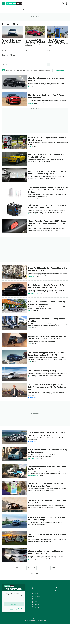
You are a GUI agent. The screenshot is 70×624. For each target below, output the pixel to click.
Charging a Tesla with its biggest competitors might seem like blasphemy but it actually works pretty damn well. (45, 557)
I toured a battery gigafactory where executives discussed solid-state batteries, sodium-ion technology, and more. (47, 274)
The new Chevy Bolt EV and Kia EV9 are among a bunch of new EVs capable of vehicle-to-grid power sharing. (47, 101)
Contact (57, 591)
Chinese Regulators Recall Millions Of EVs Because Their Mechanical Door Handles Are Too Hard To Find (47, 223)
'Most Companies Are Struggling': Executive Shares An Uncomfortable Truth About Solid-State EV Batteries (48, 189)
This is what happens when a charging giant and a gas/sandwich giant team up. (48, 143)
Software (30, 179)
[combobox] (26, 65)
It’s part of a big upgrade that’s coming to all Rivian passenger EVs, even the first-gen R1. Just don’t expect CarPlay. (47, 177)
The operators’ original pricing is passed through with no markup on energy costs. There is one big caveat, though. (47, 489)
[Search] (63, 3)
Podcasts (31, 10)
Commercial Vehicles (33, 213)
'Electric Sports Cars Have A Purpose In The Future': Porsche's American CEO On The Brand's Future (47, 386)
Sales (3, 48)
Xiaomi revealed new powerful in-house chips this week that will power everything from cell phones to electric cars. (46, 84)
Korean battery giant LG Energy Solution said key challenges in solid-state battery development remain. (47, 195)
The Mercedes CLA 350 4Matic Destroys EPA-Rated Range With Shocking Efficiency (35, 43)
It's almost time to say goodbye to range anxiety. (42, 341)
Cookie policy (30, 618)
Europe (30, 163)
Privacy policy (21, 618)
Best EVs (52, 10)
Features (15, 10)
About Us (57, 585)
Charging (49, 48)
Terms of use (48, 618)
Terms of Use (13, 609)
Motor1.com (33, 397)
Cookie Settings (39, 618)
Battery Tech (31, 198)
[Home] (14, 3)
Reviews (8, 10)
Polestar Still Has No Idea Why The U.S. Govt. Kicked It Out (12, 42)
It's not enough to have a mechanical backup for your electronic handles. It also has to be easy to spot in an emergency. (46, 229)
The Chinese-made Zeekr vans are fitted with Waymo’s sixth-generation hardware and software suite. (45, 455)
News (3, 10)
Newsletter (44, 10)
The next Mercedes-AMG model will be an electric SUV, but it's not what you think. (47, 438)
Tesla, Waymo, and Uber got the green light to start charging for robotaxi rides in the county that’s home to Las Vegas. (46, 291)
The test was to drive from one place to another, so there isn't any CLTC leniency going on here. (47, 523)
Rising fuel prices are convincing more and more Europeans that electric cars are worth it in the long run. (46, 160)
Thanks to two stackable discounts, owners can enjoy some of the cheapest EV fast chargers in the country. (47, 307)
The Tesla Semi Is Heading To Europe (42, 371)
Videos (24, 10)
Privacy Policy (18, 608)
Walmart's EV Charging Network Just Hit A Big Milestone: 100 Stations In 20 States (57, 43)
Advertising (58, 588)
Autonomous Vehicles (33, 293)
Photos (37, 10)
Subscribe (13, 604)
